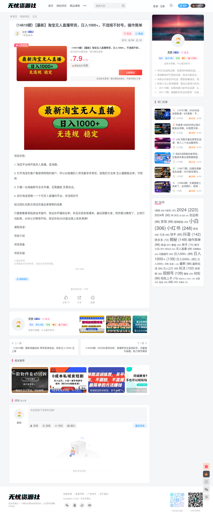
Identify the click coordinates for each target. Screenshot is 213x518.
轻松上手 (169, 278)
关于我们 (104, 493)
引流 (165, 234)
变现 (167, 221)
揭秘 (178, 239)
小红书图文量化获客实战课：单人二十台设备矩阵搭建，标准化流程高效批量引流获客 (186, 144)
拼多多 (162, 240)
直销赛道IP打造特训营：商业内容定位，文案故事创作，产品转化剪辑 (179, 74)
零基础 (183, 282)
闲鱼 (173, 282)
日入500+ (183, 253)
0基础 (159, 210)
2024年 (162, 215)
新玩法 (170, 248)
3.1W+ (41, 324)
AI (175, 215)
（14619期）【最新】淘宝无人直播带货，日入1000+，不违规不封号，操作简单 (78, 25)
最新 (186, 263)
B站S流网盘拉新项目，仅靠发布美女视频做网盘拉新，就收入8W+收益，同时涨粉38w (186, 158)
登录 (155, 6)
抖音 (192, 234)
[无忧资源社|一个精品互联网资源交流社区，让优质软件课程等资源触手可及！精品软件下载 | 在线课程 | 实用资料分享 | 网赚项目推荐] (24, 496)
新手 (188, 244)
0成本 (170, 210)
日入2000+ (186, 259)
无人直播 (184, 249)
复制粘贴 (181, 221)
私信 (140, 33)
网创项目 (62, 5)
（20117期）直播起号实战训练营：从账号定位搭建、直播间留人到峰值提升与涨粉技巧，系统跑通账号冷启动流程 (179, 92)
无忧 (24, 31)
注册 (162, 6)
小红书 (179, 227)
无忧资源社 (86, 498)
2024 (187, 209)
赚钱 (188, 273)
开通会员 (199, 5)
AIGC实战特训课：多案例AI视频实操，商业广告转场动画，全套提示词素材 (179, 70)
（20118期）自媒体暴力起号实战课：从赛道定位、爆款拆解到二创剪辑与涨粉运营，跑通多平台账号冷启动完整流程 (179, 87)
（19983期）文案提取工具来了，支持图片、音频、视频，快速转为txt (186, 186)
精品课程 (75, 5)
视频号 (173, 273)
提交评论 (140, 425)
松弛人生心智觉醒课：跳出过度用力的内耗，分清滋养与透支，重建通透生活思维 (179, 83)
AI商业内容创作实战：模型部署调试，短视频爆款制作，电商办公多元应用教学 (179, 79)
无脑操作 (166, 254)
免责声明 (79, 493)
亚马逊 (184, 215)
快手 (176, 234)
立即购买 (130, 72)
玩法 (186, 268)
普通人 (174, 264)
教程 (176, 244)
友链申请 (67, 493)
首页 (50, 5)
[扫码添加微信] (206, 489)
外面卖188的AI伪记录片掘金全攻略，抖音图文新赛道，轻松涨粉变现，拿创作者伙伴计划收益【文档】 (186, 129)
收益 (166, 244)
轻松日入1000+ (187, 278)
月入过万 (170, 268)
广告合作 (92, 493)
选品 (163, 282)
